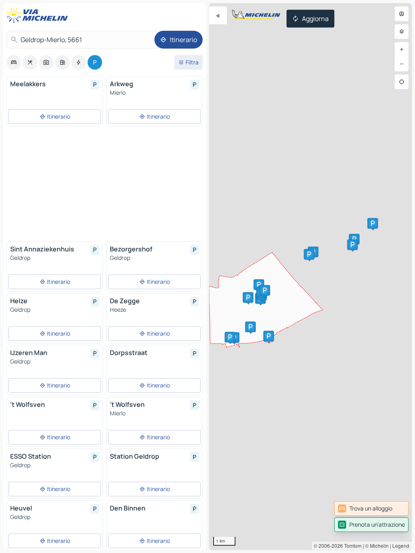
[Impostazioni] (402, 31)
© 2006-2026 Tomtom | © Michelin (351, 545)
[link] (371, 508)
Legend (400, 545)
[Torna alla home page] (38, 15)
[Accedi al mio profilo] (402, 13)
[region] (310, 276)
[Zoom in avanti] (402, 49)
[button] (373, 223)
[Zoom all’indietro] (402, 64)
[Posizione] (402, 81)
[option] (13, 62)
